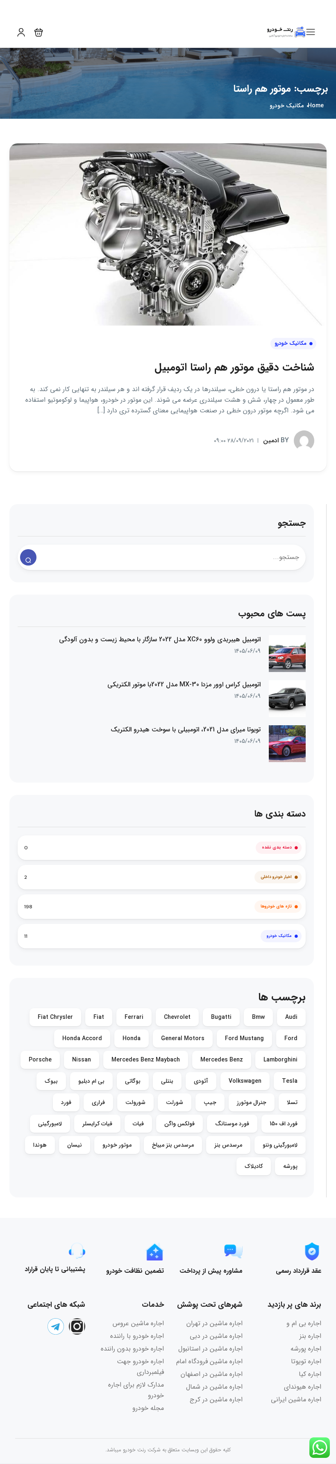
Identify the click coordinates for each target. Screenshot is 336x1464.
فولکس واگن (179, 1123)
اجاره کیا (310, 1374)
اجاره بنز (310, 1336)
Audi (291, 1017)
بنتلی (167, 1081)
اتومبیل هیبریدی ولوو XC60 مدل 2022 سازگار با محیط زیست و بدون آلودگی (160, 639)
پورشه (290, 1166)
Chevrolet (177, 1017)
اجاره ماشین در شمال (214, 1387)
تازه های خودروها (276, 906)
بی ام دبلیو (91, 1081)
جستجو (292, 523)
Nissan (81, 1059)
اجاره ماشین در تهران (214, 1323)
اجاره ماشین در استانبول (210, 1349)
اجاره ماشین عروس (138, 1323)
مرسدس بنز (228, 1144)
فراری (98, 1102)
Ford (290, 1038)
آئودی (201, 1081)
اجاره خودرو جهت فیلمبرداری (140, 1366)
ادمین (276, 440)
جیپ (210, 1102)
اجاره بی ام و (303, 1323)
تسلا (292, 1102)
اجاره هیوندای (302, 1387)
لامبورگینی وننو (280, 1144)
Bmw (258, 1017)
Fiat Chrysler (55, 1017)
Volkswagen (245, 1081)
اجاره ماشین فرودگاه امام (209, 1361)
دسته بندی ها (280, 814)
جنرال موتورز (251, 1102)
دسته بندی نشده (277, 847)
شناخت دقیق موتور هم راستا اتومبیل (234, 367)
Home (316, 106)
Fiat (98, 1017)
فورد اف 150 (283, 1123)
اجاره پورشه (306, 1349)
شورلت (174, 1102)
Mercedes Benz (221, 1059)
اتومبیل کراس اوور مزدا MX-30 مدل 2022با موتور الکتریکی (184, 684)
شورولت (135, 1102)
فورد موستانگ (232, 1123)
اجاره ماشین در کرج (216, 1399)
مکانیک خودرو (287, 106)
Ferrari (134, 1017)
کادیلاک (254, 1166)
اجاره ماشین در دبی (216, 1336)
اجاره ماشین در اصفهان (212, 1374)
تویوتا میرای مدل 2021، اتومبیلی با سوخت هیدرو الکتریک (186, 729)
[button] (38, 32)
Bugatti (221, 1017)
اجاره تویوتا (306, 1361)
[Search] (28, 557)
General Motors (182, 1038)
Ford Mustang (244, 1038)
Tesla (289, 1081)
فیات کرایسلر (97, 1123)
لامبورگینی (50, 1123)
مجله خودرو (148, 1408)
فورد (66, 1102)
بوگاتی (133, 1081)
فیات (138, 1123)
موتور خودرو (117, 1144)
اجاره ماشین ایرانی (296, 1399)
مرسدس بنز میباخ (173, 1144)
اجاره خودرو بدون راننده (132, 1349)
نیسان (74, 1144)
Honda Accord (82, 1038)
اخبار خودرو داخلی (276, 877)
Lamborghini (280, 1059)
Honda (132, 1038)
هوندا (40, 1144)
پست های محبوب (272, 613)
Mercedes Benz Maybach (145, 1059)
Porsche (40, 1059)
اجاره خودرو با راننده (137, 1336)
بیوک (51, 1081)
